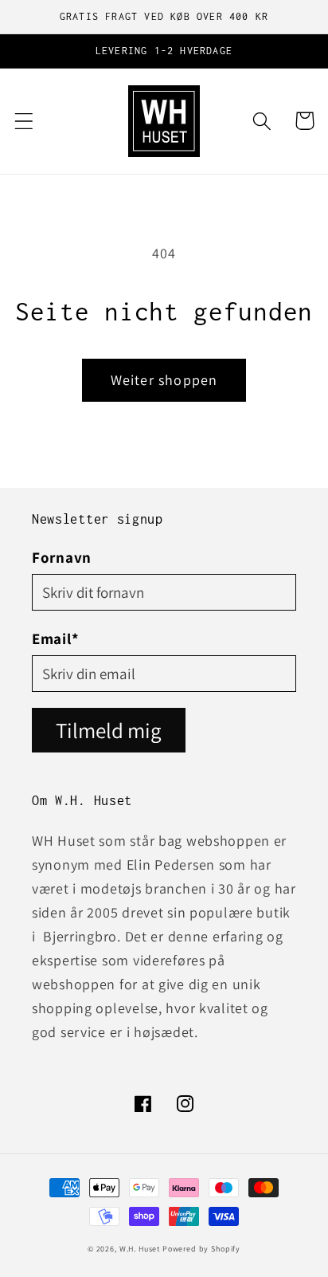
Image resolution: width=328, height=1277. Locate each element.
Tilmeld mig (109, 730)
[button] (24, 121)
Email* (55, 638)
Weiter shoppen (164, 380)
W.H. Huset (139, 1249)
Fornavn (62, 557)
